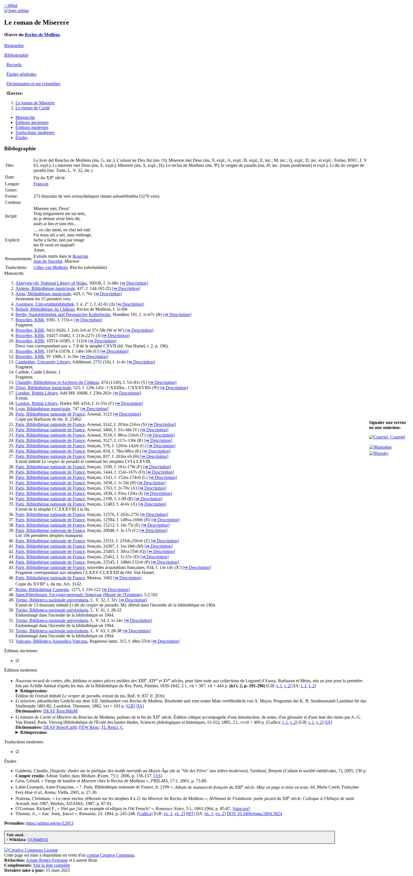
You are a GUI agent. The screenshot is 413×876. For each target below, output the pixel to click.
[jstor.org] (241, 808)
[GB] (130, 706)
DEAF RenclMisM (60, 711)
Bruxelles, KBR (29, 319)
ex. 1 (168, 813)
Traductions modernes (35, 132)
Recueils (14, 64)
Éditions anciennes (32, 122)
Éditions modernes (31, 127)
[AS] (157, 775)
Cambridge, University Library (42, 361)
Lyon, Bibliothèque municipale (42, 408)
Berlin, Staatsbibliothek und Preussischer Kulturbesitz (62, 314)
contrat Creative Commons (110, 855)
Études (21, 137)
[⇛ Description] (134, 283)
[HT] (190, 813)
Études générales (21, 74)
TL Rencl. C (112, 727)
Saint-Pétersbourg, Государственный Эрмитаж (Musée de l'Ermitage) (78, 594)
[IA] (140, 706)
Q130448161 (38, 839)
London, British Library (36, 393)
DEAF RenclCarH (60, 727)
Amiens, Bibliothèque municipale (45, 288)
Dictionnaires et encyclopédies (33, 83)
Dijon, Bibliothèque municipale (43, 387)
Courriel (396, 437)
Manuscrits (25, 117)
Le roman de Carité (32, 107)
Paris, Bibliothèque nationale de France (50, 414)
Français (40, 183)
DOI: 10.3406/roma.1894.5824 (254, 813)
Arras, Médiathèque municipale (43, 293)
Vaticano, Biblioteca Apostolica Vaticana (51, 641)
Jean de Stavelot (47, 261)
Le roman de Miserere (35, 102)
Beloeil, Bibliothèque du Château (44, 309)
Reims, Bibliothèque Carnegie (42, 589)
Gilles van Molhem (50, 267)
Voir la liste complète (51, 865)
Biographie (14, 45)
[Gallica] (145, 813)
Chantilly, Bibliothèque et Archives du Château (57, 382)
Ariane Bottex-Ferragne (47, 860)
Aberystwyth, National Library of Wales (51, 283)
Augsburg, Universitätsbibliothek (44, 304)
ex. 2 (179, 813)
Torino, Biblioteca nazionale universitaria (51, 600)
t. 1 (279, 685)
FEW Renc (89, 727)
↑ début (10, 5)
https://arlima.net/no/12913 (49, 823)
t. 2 (287, 685)
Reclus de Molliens (42, 34)
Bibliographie (16, 55)
